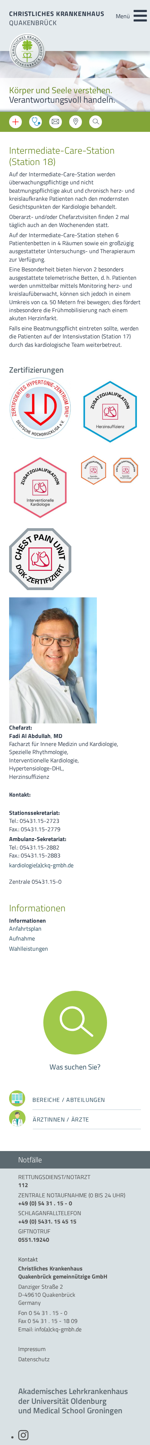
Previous (11, 82)
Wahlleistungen (28, 948)
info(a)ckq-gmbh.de (58, 1329)
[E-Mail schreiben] (55, 123)
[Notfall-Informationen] (15, 121)
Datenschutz (34, 1359)
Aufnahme (22, 938)
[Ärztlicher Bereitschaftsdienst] (35, 121)
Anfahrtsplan (25, 928)
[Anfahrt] (75, 123)
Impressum (32, 1348)
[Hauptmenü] (140, 16)
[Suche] (95, 123)
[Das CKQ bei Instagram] (23, 1437)
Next (139, 82)
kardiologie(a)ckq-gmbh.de (41, 865)
